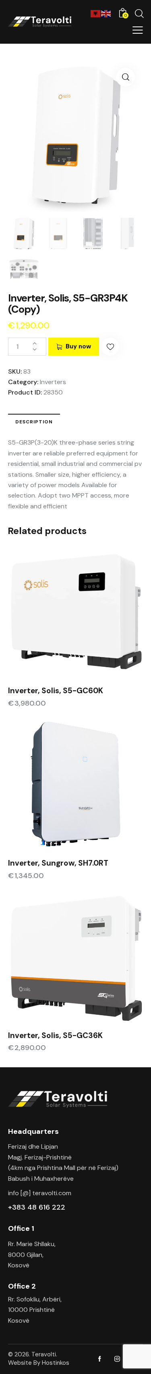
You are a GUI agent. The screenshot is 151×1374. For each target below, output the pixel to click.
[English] (106, 13)
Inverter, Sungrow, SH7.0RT (58, 863)
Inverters (53, 382)
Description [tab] (34, 422)
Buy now (78, 346)
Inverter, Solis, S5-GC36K (55, 1035)
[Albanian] (96, 13)
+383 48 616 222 (36, 1207)
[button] (125, 77)
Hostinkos (55, 1363)
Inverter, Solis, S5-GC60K (55, 691)
